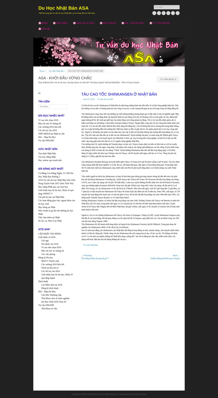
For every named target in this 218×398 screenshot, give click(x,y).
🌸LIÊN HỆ (44, 29)
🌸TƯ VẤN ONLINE (159, 23)
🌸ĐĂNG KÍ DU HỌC (84, 23)
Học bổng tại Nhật (46, 207)
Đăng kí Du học (45, 257)
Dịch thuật (43, 281)
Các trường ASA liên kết (49, 127)
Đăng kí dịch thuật (49, 288)
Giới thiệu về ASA (47, 237)
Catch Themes (140, 394)
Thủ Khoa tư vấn (49, 308)
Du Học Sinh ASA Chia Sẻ (53, 301)
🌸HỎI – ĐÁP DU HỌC (132, 23)
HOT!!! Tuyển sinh (50, 261)
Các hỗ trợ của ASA (47, 130)
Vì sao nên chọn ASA (48, 120)
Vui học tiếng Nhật (47, 157)
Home (43, 71)
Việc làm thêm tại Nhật (49, 217)
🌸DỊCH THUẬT (108, 23)
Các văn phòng (48, 254)
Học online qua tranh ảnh (50, 160)
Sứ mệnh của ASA (49, 244)
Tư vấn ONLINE (46, 140)
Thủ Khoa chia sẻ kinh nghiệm (55, 298)
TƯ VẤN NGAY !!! (168, 79)
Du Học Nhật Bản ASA (63, 8)
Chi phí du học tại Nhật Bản (51, 197)
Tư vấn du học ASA (105, 99)
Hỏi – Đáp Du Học (47, 137)
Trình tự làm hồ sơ (50, 267)
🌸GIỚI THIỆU (60, 23)
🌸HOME (43, 23)
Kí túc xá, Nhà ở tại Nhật (50, 221)
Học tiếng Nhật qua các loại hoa (53, 187)
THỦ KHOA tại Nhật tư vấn (51, 133)
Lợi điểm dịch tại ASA (51, 284)
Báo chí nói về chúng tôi (49, 123)
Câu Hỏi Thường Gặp (51, 295)
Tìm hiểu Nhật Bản (57, 71)
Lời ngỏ (45, 240)
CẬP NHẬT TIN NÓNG (49, 233)
